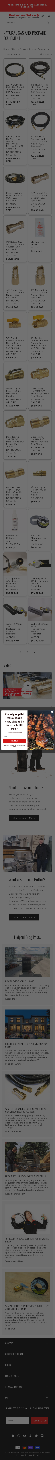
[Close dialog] (52, 712)
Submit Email (14, 741)
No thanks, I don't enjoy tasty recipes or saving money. (14, 745)
